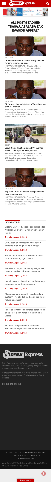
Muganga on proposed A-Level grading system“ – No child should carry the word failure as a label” (24, 297)
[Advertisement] (25, 416)
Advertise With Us (26, 458)
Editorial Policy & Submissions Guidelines (25, 453)
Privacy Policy (21, 455)
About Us (35, 455)
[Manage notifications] (43, 473)
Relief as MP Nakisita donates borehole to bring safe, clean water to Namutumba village (25, 313)
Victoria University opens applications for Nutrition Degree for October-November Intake (25, 230)
